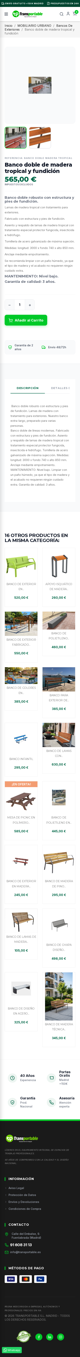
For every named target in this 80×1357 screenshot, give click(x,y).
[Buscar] (61, 14)
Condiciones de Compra (25, 1208)
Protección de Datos (22, 1195)
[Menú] (6, 14)
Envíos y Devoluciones (24, 1201)
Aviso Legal (16, 1188)
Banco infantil (21, 759)
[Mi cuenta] (68, 14)
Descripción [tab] (28, 388)
